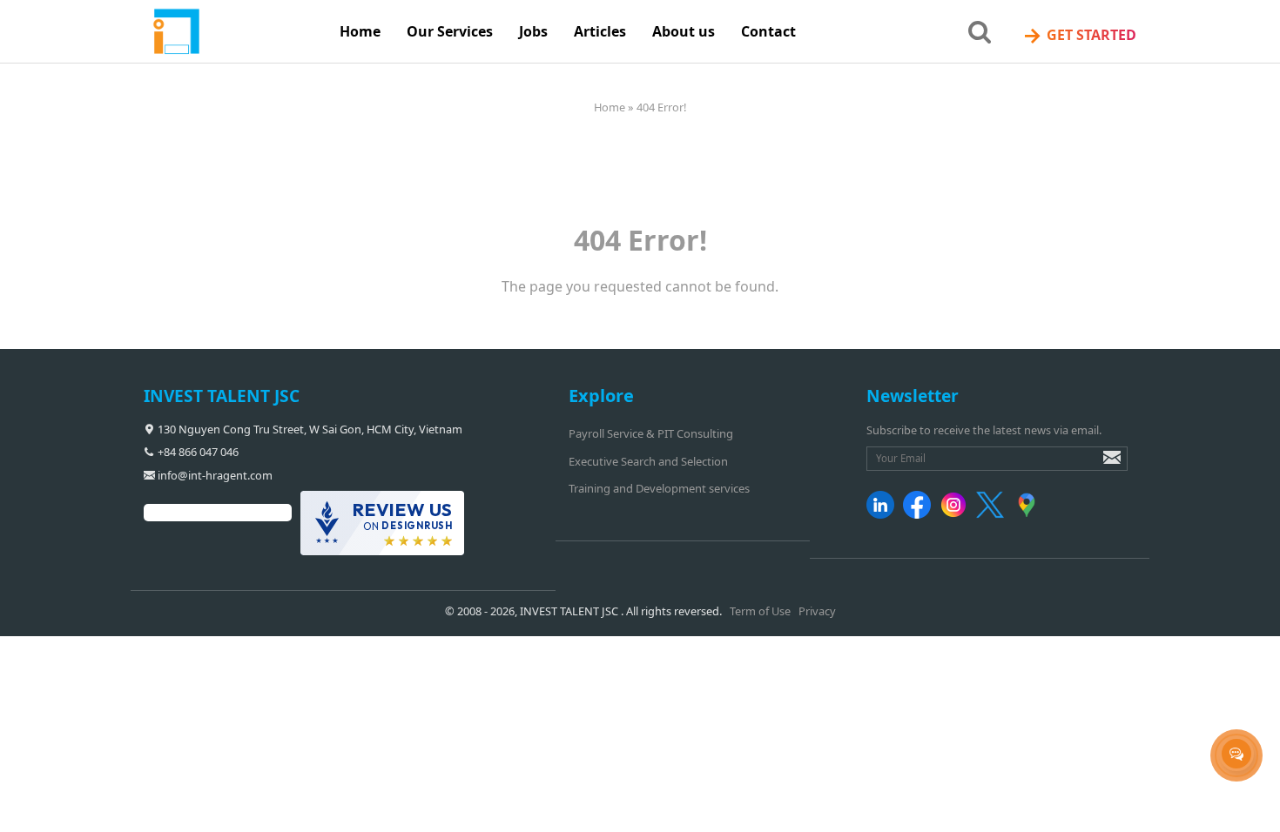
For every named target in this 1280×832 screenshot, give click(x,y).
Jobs (533, 31)
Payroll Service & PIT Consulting (651, 433)
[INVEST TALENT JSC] (235, 32)
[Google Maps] (1030, 514)
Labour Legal (548, 149)
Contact (768, 31)
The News (538, 77)
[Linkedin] (883, 514)
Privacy (817, 611)
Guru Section (548, 113)
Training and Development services (659, 488)
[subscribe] (1100, 465)
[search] (979, 30)
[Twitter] (993, 514)
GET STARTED (1079, 35)
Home (360, 31)
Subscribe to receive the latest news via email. (983, 430)
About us (683, 31)
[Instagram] (956, 514)
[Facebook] (920, 514)
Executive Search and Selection (648, 461)
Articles (600, 31)
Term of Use (760, 611)
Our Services (450, 31)
